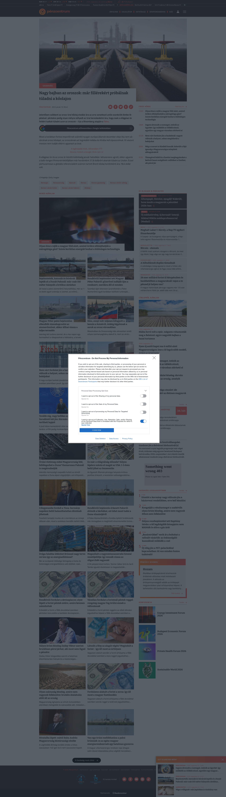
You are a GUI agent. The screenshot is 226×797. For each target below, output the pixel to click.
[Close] (155, 358)
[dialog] (114, 398)
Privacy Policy (127, 439)
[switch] (143, 395)
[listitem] (113, 390)
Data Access (114, 439)
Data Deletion (100, 439)
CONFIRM (96, 430)
